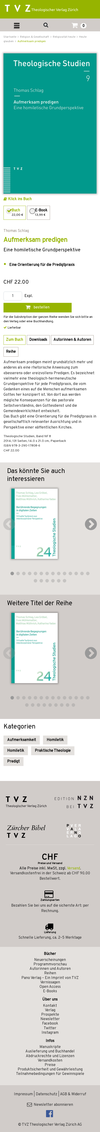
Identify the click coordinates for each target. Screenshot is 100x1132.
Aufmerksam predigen (31, 41)
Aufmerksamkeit (21, 740)
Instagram (50, 1032)
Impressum (23, 1094)
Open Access (50, 987)
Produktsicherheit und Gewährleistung (50, 1069)
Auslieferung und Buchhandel (50, 1051)
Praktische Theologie (53, 750)
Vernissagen (50, 982)
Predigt (13, 761)
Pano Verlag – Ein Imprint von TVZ (50, 978)
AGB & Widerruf (73, 1094)
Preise (50, 1065)
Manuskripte (50, 1047)
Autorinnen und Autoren (50, 969)
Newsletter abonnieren (52, 1105)
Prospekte (50, 1014)
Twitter (50, 1028)
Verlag (50, 1010)
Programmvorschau (50, 964)
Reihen (50, 973)
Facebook (50, 1023)
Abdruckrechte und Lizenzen (50, 1056)
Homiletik (55, 740)
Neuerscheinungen (50, 960)
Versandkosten (50, 1060)
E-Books (50, 991)
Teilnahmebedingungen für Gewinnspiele (50, 1074)
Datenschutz (46, 1094)
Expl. (28, 296)
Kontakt (50, 1006)
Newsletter (50, 1019)
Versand (73, 868)
